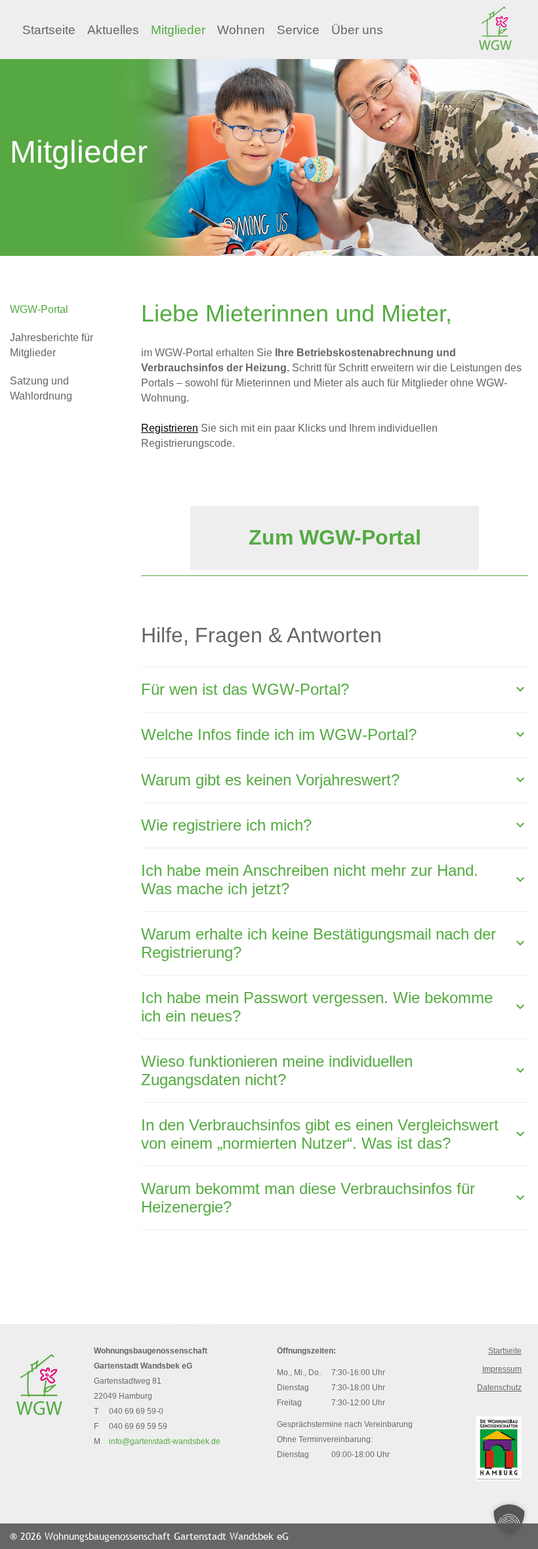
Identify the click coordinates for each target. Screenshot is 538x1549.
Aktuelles (113, 30)
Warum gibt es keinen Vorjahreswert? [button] (270, 780)
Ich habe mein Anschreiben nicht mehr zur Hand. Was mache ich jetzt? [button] (309, 879)
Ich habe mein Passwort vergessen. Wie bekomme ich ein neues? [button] (317, 1007)
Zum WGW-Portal (335, 537)
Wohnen (241, 30)
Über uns (357, 30)
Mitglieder (178, 30)
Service (298, 30)
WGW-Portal (39, 309)
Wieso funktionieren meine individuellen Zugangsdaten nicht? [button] (277, 1070)
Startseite (48, 30)
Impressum (502, 1369)
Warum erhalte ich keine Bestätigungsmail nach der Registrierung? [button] (318, 943)
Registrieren (169, 428)
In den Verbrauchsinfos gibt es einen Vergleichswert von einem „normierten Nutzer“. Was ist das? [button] (320, 1134)
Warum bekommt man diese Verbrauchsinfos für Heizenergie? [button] (308, 1198)
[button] (509, 1520)
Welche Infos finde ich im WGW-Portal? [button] (279, 734)
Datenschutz (499, 1387)
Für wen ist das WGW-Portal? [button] (245, 689)
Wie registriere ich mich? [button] (226, 825)
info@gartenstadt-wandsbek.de (164, 1441)
